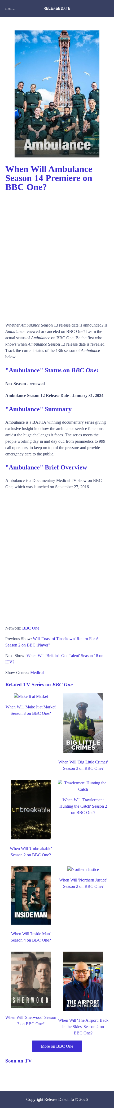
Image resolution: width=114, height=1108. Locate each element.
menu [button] (10, 8)
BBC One (30, 628)
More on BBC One (57, 1046)
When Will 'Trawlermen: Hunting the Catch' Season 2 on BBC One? (83, 806)
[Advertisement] (57, 254)
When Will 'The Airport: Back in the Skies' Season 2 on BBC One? (83, 1026)
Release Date (55, 1099)
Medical (37, 672)
